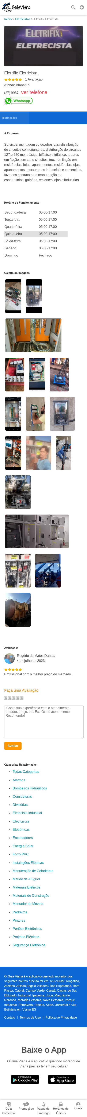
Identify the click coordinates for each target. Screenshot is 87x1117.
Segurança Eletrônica (29, 945)
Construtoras (22, 796)
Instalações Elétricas (28, 862)
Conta (78, 1108)
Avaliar (12, 746)
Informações (9, 117)
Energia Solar (23, 846)
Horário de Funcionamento (21, 202)
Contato (9, 1017)
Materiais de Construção (31, 895)
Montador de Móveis (28, 904)
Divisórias (20, 804)
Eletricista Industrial (27, 813)
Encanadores (23, 838)
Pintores (19, 920)
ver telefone (34, 92)
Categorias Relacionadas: (20, 764)
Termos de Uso (30, 1017)
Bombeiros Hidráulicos (30, 788)
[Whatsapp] (25, 101)
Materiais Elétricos (26, 887)
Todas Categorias (26, 771)
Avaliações (11, 647)
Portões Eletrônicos (27, 928)
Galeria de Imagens (17, 272)
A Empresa (11, 133)
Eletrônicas (21, 829)
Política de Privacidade (61, 1017)
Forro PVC (21, 854)
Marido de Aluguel (26, 879)
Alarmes (19, 780)
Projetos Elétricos (26, 937)
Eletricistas (21, 821)
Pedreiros (20, 912)
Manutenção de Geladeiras (33, 871)
